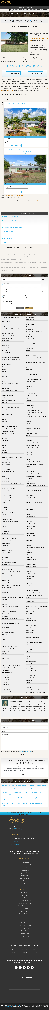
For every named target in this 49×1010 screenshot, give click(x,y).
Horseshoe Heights (6, 578)
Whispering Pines (30, 658)
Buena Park (4, 381)
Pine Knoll (28, 398)
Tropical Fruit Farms (30, 630)
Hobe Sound (8, 20)
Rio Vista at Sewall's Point (32, 447)
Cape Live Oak (5, 388)
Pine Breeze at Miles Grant (32, 396)
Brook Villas (4, 376)
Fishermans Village (6, 500)
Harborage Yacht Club (7, 550)
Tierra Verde (29, 613)
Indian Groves (5, 592)
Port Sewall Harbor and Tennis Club (34, 428)
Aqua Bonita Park (6, 331)
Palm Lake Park (29, 372)
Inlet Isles (4, 602)
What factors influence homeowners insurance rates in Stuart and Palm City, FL (23, 788)
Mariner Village (5, 687)
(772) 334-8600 (14, 841)
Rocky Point (29, 481)
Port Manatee (29, 421)
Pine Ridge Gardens (30, 403)
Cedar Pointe (5, 402)
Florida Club (4, 502)
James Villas (5, 616)
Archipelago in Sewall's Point (8, 335)
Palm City (14, 22)
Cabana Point (5, 386)
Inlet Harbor (4, 599)
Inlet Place (4, 604)
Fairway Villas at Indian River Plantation (11, 483)
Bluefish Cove (5, 366)
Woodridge (28, 687)
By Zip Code (24, 949)
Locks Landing (5, 670)
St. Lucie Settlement (30, 569)
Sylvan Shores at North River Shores (34, 595)
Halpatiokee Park (6, 536)
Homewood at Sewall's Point (8, 575)
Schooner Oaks (29, 511)
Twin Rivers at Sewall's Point (33, 637)
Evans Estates (5, 474)
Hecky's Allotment (6, 552)
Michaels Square (30, 324)
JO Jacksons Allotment (7, 614)
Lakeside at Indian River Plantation (10, 646)
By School (14, 954)
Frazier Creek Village (7, 519)
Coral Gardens (5, 416)
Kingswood (4, 629)
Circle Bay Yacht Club (7, 405)
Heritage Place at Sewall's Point (9, 555)
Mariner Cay (5, 682)
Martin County (24, 859)
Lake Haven (4, 641)
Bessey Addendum (6, 364)
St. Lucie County (24, 920)
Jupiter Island (7, 22)
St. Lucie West (24, 936)
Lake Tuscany (5, 644)
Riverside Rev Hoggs (31, 471)
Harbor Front (5, 548)
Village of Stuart (29, 647)
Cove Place (4, 436)
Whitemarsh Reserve (31, 661)
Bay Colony (4, 350)
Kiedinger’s (4, 621)
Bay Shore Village (6, 352)
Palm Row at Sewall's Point (32, 374)
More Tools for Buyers (10, 242)
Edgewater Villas (6, 462)
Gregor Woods (5, 531)
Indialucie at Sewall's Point (8, 590)
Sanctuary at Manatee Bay (32, 500)
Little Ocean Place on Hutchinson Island (11, 668)
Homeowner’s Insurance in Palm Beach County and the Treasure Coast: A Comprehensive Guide (21, 793)
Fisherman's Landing (6, 495)
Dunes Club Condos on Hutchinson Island (12, 457)
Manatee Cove (5, 677)
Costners (4, 424)
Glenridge (4, 526)
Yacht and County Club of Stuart (33, 689)
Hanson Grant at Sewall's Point (9, 540)
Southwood (28, 545)
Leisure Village (5, 658)
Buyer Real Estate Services (11, 216)
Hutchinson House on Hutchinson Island (11, 585)
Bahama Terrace (5, 340)
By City (13, 949)
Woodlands (28, 682)
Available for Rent (36, 73)
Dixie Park (4, 452)
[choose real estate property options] (20, 308)
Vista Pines (28, 651)
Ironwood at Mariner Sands (8, 609)
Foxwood (4, 514)
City (43, 279)
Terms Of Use (39, 812)
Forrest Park (5, 507)
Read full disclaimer (36, 201)
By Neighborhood (24, 952)
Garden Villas (5, 524)
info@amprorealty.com (19, 829)
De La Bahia (4, 447)
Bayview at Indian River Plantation (10, 355)
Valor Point (28, 639)
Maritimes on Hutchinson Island (9, 691)
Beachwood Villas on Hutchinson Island (11, 359)
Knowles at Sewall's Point (8, 632)
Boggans (4, 369)
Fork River (4, 505)
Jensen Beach (35, 20)
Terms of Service (28, 751)
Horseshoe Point (6, 580)
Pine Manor (28, 400)
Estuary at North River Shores (9, 471)
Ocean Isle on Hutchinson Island (33, 360)
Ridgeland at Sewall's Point (32, 445)
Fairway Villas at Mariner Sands (9, 486)
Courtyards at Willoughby (8, 431)
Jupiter (42, 20)
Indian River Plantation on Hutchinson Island (12, 597)
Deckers (4, 450)
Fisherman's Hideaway (7, 493)
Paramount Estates (30, 381)
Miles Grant (28, 326)
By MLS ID (35, 952)
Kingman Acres (5, 627)
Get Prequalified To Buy (10, 220)
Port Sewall (28, 426)
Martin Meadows (30, 317)
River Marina (29, 454)
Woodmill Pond (29, 685)
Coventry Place (5, 443)
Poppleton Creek (30, 419)
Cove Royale (5, 440)
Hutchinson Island (17, 20)
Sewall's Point (30, 22)
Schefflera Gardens (30, 509)
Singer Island (24, 911)
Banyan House (5, 345)
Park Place (28, 384)
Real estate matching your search (14, 195)
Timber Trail (28, 616)
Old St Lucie (29, 367)
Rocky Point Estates (31, 483)
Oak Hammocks (29, 348)
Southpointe (28, 542)
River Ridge (28, 459)
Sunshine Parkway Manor (32, 590)
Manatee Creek (5, 679)
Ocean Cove (29, 353)
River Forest (29, 452)
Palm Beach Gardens (24, 903)
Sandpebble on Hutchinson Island (34, 502)
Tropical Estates (29, 627)
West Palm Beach (24, 914)
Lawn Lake (4, 653)
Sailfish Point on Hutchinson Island (34, 490)
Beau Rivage (5, 362)
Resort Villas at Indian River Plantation (35, 442)
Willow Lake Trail (30, 677)
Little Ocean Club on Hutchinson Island (11, 665)
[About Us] (5, 703)
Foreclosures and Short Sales (23, 812)
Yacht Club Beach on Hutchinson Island (35, 692)
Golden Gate (5, 528)
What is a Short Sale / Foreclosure (13, 227)
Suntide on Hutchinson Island (33, 592)
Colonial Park (5, 409)
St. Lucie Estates (30, 554)
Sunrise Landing (29, 583)
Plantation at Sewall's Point (32, 410)
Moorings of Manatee (31, 334)
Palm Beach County (24, 889)
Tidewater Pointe (30, 611)
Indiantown (27, 20)
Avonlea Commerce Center (8, 338)
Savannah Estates (30, 507)
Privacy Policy (21, 751)
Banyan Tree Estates (7, 347)
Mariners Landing (6, 689)
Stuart (37, 22)
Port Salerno (22, 22)
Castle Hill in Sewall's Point (8, 400)
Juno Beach (24, 892)
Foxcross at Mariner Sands (8, 512)
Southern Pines (29, 540)
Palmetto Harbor (30, 376)
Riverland (28, 466)
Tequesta (43, 22)
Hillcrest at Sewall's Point (8, 569)
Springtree (28, 550)
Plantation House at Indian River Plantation (36, 416)
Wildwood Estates (30, 663)
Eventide (4, 476)
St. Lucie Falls (29, 557)
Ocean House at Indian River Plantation (35, 357)
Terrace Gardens (30, 604)
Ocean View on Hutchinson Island (34, 365)
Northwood (28, 345)
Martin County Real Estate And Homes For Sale (20, 9)
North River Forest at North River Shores (35, 341)
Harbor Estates (5, 545)
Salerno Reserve (30, 492)
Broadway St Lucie (6, 374)
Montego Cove (29, 329)
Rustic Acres (29, 488)
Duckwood (4, 455)
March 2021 (11, 997)
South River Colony (30, 535)
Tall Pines (28, 597)
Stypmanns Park (30, 576)
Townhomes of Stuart (31, 620)
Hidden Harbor (5, 559)
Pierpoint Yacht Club (30, 393)
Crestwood (4, 445)
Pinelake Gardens (30, 405)
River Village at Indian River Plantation (35, 461)
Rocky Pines (29, 478)
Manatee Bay (5, 675)
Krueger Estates (5, 634)
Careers (7, 812)
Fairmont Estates (6, 478)
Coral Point (4, 421)
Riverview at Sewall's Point (32, 473)
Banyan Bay (4, 343)
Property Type (5, 283)
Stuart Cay (28, 571)
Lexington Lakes (5, 660)
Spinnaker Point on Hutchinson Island (35, 547)
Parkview (28, 388)
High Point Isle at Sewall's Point (9, 562)
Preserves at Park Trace (31, 433)
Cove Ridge (4, 438)
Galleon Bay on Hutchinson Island (10, 521)
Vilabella (28, 644)
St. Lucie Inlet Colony (31, 559)
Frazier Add (4, 517)
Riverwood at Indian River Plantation (34, 476)
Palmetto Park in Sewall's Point (33, 379)
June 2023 (11, 987)
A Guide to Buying (8, 224)
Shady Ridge (29, 521)
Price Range (5, 289)
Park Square (29, 386)
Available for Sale (13, 73)
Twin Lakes (28, 635)
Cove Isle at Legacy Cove (8, 433)
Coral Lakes (4, 419)
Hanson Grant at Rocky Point (9, 538)
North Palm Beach (24, 900)
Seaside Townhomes (31, 516)
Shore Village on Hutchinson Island (34, 523)
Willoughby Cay (29, 668)
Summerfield (29, 578)
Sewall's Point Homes (31, 519)
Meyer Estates (29, 322)
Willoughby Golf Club (31, 675)
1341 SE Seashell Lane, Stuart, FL (16, 150)
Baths (26, 295)
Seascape (28, 514)
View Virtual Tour (16, 145)
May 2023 (10, 991)
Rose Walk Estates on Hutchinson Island (35, 485)
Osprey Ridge (29, 369)
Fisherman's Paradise (7, 497)
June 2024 (11, 984)
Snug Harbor (29, 528)
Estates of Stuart (6, 469)
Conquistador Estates (7, 414)
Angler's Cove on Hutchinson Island (10, 328)
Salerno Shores (29, 495)
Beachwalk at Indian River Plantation (10, 357)
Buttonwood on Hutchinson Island (10, 383)
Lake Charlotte (5, 637)
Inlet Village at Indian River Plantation (11, 606)
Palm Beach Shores (24, 906)
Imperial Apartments (6, 587)
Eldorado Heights (6, 464)
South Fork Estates (30, 531)
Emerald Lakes (5, 467)
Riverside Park (29, 469)
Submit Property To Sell (24, 814)
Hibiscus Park (5, 557)
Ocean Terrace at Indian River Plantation (35, 362)
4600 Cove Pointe (6, 324)
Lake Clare (4, 639)
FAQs (14, 828)
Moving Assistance (9, 231)
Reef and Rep (29, 440)
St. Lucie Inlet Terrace (31, 566)
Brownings (4, 378)
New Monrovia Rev (30, 338)
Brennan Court (5, 371)
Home (10, 9)
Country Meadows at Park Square (10, 428)
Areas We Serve (8, 238)
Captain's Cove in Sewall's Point (9, 390)
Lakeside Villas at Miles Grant (9, 648)
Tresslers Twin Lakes (31, 625)
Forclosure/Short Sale (7, 301)
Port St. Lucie (24, 933)
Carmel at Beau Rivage (7, 395)
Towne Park (28, 618)
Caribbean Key (5, 393)
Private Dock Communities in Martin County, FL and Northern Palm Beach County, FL (24, 785)
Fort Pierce (24, 923)
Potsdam (28, 430)
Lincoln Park (5, 663)
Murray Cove (29, 336)
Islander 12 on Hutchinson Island (9, 611)
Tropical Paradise (30, 632)
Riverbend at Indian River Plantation (34, 464)
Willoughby (28, 666)
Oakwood (28, 350)
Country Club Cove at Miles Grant (10, 426)
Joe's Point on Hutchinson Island (9, 618)
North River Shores (30, 343)
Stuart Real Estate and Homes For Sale (35, 9)
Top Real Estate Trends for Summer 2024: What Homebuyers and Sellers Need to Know (23, 804)
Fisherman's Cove (6, 490)
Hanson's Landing (6, 543)
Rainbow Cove (29, 438)
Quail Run (28, 435)
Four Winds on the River (7, 509)
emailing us (10, 90)
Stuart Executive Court (31, 573)
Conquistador (5, 412)
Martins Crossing (30, 319)
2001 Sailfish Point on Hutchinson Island (11, 317)
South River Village (30, 538)
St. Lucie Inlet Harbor (31, 564)
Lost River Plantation (7, 672)
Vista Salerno (29, 654)
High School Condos (6, 564)
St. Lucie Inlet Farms (31, 562)
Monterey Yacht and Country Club (34, 331)
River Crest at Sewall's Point (32, 450)
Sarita (27, 504)
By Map (14, 952)
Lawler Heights (5, 651)
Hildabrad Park (5, 567)
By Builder (35, 949)
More (24, 714)
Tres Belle (28, 623)
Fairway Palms (5, 481)
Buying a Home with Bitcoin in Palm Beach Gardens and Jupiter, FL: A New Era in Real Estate (23, 798)
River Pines (28, 457)
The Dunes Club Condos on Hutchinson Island (37, 606)
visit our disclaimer (18, 1005)
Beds (3, 295)
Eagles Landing (5, 459)
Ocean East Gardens (31, 355)
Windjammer (29, 680)
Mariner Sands (5, 684)
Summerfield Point (30, 581)
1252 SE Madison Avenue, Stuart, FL (16, 103)
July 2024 (10, 981)
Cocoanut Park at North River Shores (10, 407)
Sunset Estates (29, 588)
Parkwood (28, 391)
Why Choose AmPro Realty (11, 235)
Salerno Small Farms (31, 497)
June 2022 (11, 994)
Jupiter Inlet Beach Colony (24, 898)
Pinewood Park (29, 407)
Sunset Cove (29, 585)
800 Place (4, 326)
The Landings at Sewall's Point (33, 608)
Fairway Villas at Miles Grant (8, 488)
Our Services (13, 812)
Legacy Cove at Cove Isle (8, 656)
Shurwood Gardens (30, 526)
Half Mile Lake (5, 533)
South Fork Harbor (30, 533)
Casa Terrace (5, 397)
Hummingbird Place (6, 582)
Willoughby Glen (30, 673)
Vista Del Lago (29, 649)
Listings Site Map (8, 1006)
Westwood (28, 656)
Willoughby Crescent (31, 670)
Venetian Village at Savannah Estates (35, 642)
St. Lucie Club (29, 552)
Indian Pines (5, 594)
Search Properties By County (26, 7)
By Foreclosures (24, 954)
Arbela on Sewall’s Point (7, 333)
